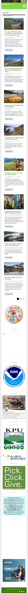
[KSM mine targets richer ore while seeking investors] (14, 236)
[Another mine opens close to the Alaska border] (14, 163)
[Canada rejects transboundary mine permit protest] (14, 130)
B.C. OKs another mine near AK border (13, 278)
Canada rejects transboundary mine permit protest (14, 138)
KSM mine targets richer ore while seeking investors (14, 244)
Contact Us (13, 591)
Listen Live (6, 4)
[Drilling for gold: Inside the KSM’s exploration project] (14, 201)
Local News (19, 73)
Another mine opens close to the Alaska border (14, 173)
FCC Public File (7, 591)
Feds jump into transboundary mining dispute (14, 106)
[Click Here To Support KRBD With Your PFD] (14, 477)
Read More (9, 50)
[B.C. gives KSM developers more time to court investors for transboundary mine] (14, 24)
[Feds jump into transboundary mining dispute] (14, 96)
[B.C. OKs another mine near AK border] (14, 268)
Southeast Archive (12, 216)
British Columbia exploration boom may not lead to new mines (14, 70)
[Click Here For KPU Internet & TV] (14, 438)
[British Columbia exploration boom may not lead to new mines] (14, 61)
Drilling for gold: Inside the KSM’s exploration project (13, 212)
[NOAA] (14, 376)
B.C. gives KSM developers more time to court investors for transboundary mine (14, 33)
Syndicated (9, 37)
